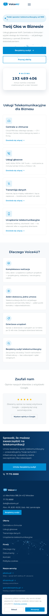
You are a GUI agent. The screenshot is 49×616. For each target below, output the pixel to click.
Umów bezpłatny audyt (24, 467)
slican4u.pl (8, 580)
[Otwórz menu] (29, 4)
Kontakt (7, 557)
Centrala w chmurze (12, 525)
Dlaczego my (9, 549)
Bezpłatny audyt (23, 50)
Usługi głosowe (10, 529)
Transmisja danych (11, 533)
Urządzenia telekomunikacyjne (17, 537)
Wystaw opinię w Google (24, 417)
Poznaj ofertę (24, 59)
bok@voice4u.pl (10, 503)
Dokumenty (8, 553)
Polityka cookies (10, 561)
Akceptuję (35, 609)
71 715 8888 (8, 499)
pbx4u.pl (7, 573)
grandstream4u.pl (12, 588)
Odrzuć (14, 609)
